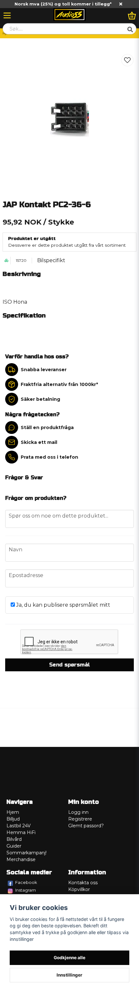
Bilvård (14, 839)
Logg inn (78, 812)
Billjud (13, 819)
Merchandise (21, 859)
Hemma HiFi (21, 832)
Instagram (25, 890)
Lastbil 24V (18, 826)
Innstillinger (69, 975)
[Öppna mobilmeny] (7, 15)
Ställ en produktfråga (47, 427)
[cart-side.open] (132, 15)
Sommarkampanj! (26, 853)
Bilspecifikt (51, 260)
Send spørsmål (69, 665)
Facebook (26, 882)
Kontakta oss (83, 883)
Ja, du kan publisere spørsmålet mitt (62, 605)
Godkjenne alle (69, 957)
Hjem (12, 812)
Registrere (80, 819)
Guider (13, 846)
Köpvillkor (79, 889)
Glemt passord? (86, 826)
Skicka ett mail (39, 442)
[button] (127, 60)
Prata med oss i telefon (49, 457)
